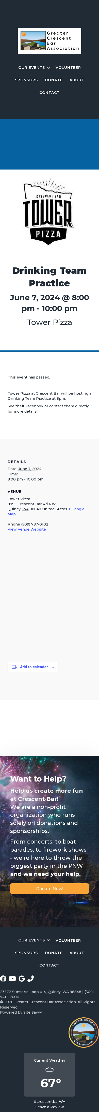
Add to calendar (34, 667)
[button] (48, 67)
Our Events (31, 67)
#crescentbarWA (49, 1101)
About (77, 80)
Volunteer (68, 67)
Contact (49, 92)
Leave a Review (49, 1107)
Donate (53, 80)
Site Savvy (32, 1012)
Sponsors (26, 80)
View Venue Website (27, 529)
